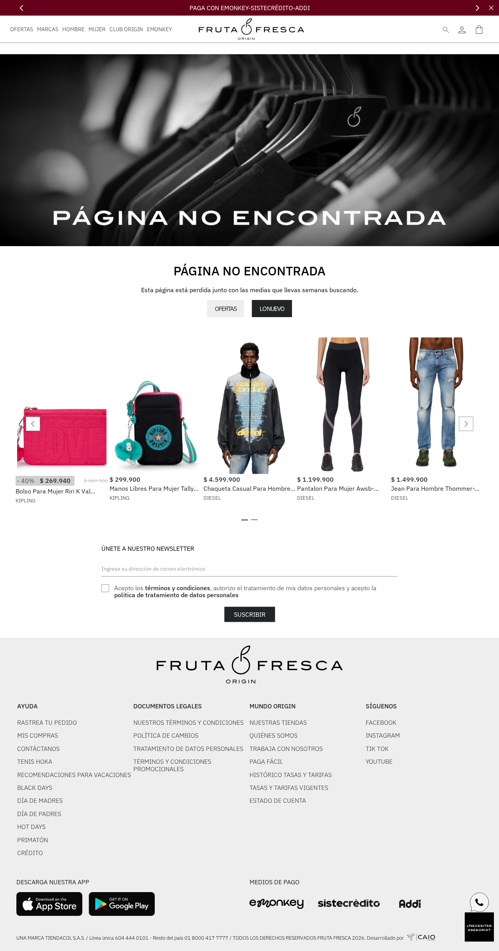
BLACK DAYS (34, 787)
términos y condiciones (177, 588)
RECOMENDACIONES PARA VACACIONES (74, 774)
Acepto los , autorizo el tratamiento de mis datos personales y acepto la (245, 591)
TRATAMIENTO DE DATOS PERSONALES (188, 748)
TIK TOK (377, 748)
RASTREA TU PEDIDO (47, 722)
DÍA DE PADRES (39, 813)
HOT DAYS (31, 826)
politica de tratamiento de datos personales (176, 595)
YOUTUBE (379, 761)
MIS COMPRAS (37, 735)
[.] (462, 29)
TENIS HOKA (34, 761)
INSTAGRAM (383, 735)
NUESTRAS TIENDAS (278, 722)
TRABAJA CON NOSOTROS (286, 748)
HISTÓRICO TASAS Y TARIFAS (291, 774)
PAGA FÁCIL (266, 761)
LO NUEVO (272, 308)
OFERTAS (225, 308)
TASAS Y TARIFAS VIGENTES (289, 787)
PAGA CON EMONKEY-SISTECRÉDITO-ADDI (249, 8)
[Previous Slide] (21, 8)
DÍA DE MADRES (40, 800)
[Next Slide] (477, 8)
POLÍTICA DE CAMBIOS (165, 735)
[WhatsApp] (479, 902)
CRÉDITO (30, 852)
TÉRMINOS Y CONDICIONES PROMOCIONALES (172, 765)
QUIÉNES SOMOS (273, 735)
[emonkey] (277, 904)
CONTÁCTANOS (38, 748)
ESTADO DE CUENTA (278, 800)
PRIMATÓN (32, 839)
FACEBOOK (381, 722)
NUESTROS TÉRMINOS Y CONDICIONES (188, 722)
